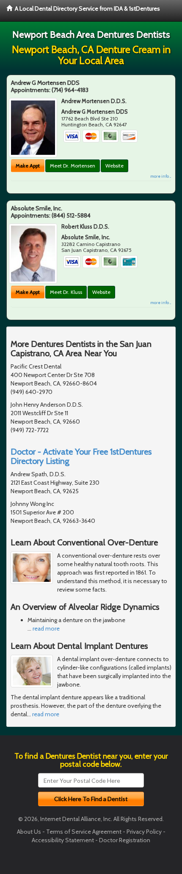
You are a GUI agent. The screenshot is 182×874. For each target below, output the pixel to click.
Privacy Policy (144, 831)
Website (114, 165)
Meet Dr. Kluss (66, 292)
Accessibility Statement (63, 840)
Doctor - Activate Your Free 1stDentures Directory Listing (81, 456)
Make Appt (28, 165)
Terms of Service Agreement (83, 831)
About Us (29, 831)
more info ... (160, 176)
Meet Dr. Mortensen (72, 165)
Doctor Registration (124, 840)
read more (46, 628)
